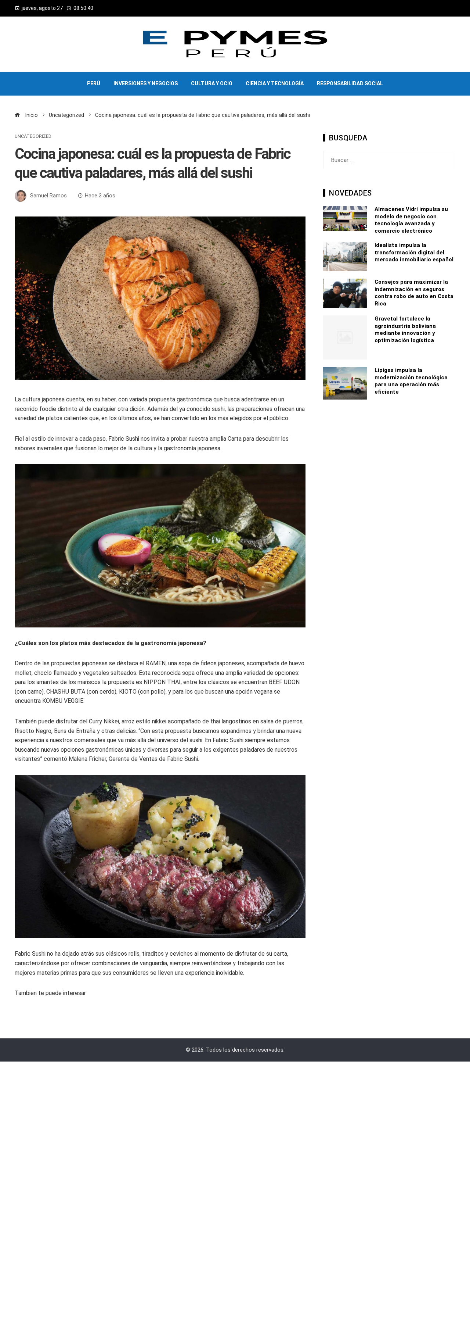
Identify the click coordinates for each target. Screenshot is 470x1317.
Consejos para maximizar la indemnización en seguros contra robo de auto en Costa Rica (414, 293)
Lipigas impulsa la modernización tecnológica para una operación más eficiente (411, 381)
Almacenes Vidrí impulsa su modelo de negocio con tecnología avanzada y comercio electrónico (411, 220)
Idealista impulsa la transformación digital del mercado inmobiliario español (414, 252)
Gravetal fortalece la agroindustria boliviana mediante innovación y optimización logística (405, 329)
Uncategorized (33, 136)
